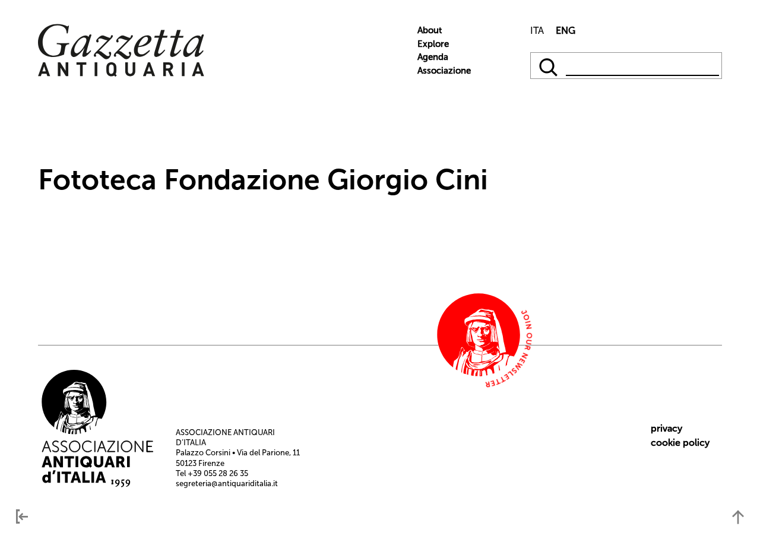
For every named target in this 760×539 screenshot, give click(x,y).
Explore (433, 44)
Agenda (432, 57)
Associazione (444, 70)
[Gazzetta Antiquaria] (121, 74)
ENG (565, 30)
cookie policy (680, 442)
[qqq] (549, 65)
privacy (666, 428)
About (429, 30)
